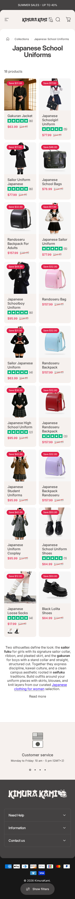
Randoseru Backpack (50, 365)
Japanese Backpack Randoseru (50, 491)
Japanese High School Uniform (20, 425)
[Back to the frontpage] (7, 39)
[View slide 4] (45, 769)
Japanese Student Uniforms (15, 491)
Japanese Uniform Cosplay (15, 549)
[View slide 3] (40, 769)
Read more (37, 696)
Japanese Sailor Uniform (54, 241)
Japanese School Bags (52, 182)
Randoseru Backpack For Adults (18, 243)
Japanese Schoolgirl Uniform (50, 120)
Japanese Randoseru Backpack (50, 427)
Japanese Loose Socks (18, 611)
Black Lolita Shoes (51, 611)
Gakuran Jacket (20, 116)
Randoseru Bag (54, 299)
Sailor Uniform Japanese (19, 182)
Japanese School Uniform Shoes (54, 549)
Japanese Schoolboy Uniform (16, 303)
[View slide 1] (30, 769)
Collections (22, 39)
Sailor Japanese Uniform (20, 365)
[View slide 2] (35, 769)
